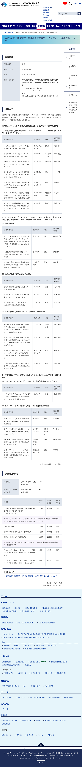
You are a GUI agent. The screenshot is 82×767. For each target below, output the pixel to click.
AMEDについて (7, 603)
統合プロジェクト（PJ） (26, 622)
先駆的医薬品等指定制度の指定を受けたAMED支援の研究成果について (26, 637)
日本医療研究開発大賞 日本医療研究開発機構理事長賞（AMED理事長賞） (42, 634)
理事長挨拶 (6, 608)
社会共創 (28, 645)
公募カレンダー (37, 662)
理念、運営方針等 (31, 608)
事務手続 (5, 681)
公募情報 (10, 32)
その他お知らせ (54, 697)
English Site (77, 3)
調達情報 (46, 7)
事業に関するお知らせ (37, 697)
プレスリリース (7, 634)
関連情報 (28, 665)
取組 (3, 642)
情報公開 (7, 645)
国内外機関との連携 (28, 611)
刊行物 (4, 715)
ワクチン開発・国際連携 (47, 622)
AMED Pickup (26, 720)
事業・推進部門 (45, 611)
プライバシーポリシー (42, 758)
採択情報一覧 (35, 673)
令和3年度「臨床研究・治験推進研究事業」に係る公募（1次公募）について (31, 576)
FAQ (24, 686)
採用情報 (46, 10)
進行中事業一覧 (7, 622)
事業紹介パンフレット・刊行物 (55, 720)
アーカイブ (6, 723)
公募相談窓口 (20, 662)
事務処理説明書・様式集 (59, 662)
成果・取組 (6, 629)
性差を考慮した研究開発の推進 (35, 649)
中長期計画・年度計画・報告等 (52, 608)
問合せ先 (46, 17)
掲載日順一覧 (61, 673)
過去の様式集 (49, 686)
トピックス (21, 697)
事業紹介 (5, 617)
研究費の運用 (35, 686)
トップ (4, 32)
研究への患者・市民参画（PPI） (46, 645)
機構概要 (17, 608)
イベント (5, 704)
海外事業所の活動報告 (9, 611)
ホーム (4, 596)
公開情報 (46, 12)
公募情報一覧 (21, 673)
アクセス (46, 15)
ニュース (5, 692)
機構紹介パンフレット (9, 720)
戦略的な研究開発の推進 (12, 649)
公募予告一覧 (8, 673)
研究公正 (17, 645)
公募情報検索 (6, 662)
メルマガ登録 (47, 20)
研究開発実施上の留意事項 (11, 665)
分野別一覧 (48, 673)
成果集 (38, 720)
